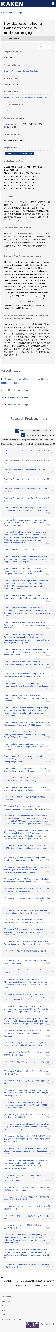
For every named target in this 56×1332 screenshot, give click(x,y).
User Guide (6, 1301)
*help (21, 161)
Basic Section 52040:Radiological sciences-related (25, 97)
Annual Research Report (19, 379)
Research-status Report (19, 390)
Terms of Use (7, 1315)
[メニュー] (53, 3)
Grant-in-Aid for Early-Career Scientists (21, 71)
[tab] (29, 418)
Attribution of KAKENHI (11, 1319)
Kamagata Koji (11, 124)
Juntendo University (12, 111)
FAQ (3, 1305)
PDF (18, 383)
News (4, 1310)
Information (6, 1296)
